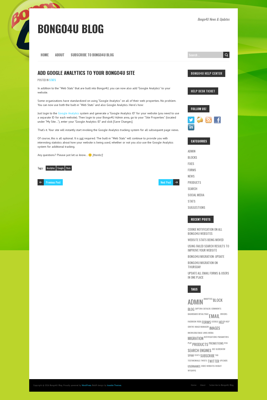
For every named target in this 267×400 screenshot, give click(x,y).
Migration (195, 338)
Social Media (196, 194)
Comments (216, 308)
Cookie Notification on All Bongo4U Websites (205, 231)
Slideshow (220, 349)
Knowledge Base (195, 332)
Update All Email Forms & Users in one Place (208, 275)
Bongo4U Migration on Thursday (203, 264)
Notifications (210, 336)
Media (210, 332)
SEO (213, 349)
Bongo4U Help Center (206, 73)
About (59, 54)
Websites (211, 365)
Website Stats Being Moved (206, 239)
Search (192, 188)
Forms (192, 169)
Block (218, 300)
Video (203, 365)
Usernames (194, 366)
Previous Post (53, 182)
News (191, 176)
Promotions (216, 343)
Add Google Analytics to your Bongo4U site (86, 72)
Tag (216, 355)
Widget (218, 365)
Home (45, 54)
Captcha (199, 308)
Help (222, 322)
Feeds (199, 321)
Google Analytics (68, 113)
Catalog (207, 308)
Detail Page (203, 314)
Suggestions (196, 207)
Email (214, 315)
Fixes (191, 163)
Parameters (223, 336)
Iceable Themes (114, 385)
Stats (52, 80)
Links (205, 332)
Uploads (223, 360)
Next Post (166, 182)
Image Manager (202, 326)
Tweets (204, 360)
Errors (223, 314)
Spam (191, 355)
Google (60, 168)
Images (214, 328)
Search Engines (199, 350)
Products (194, 182)
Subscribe (207, 355)
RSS (226, 343)
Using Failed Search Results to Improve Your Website (208, 248)
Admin (191, 151)
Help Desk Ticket (203, 91)
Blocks (192, 157)
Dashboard (193, 314)
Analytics (51, 168)
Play (190, 343)
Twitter (213, 361)
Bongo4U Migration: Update (206, 256)
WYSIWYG (192, 370)
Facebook (192, 321)
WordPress (86, 385)
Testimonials (194, 360)
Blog (191, 309)
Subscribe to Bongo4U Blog (92, 54)
